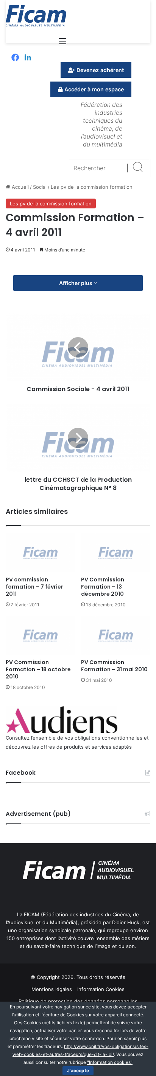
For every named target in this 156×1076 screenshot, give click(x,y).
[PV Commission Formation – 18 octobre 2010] (40, 635)
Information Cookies (101, 989)
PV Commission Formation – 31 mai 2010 (114, 665)
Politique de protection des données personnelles (78, 1001)
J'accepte (78, 1070)
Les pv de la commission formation (92, 187)
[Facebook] (15, 58)
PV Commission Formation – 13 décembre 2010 (102, 587)
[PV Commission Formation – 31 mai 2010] (115, 635)
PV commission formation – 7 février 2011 (34, 587)
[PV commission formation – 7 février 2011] (40, 552)
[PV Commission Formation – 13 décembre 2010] (115, 552)
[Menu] (62, 43)
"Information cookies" (110, 1062)
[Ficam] (36, 15)
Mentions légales (51, 989)
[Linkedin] (28, 58)
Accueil (19, 187)
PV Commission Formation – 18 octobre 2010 (38, 669)
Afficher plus (76, 283)
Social (40, 187)
